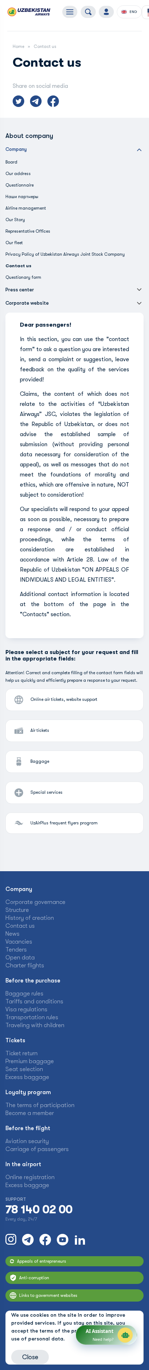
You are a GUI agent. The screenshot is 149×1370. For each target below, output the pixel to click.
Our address (18, 173)
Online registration (30, 1177)
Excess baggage (27, 1077)
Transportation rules (31, 1017)
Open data (20, 957)
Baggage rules (24, 993)
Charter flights (24, 965)
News (12, 934)
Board (11, 162)
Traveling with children (34, 1025)
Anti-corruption (34, 1277)
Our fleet (14, 242)
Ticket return (21, 1053)
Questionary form (23, 277)
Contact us (20, 926)
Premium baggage (29, 1061)
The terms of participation (39, 1105)
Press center (19, 289)
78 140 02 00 (38, 1209)
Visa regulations (26, 1009)
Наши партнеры (21, 196)
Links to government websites (48, 1295)
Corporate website (27, 303)
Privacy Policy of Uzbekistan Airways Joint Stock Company (65, 254)
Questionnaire (19, 185)
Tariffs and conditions (34, 1001)
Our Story (15, 219)
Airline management (25, 208)
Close (30, 1357)
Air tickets (39, 730)
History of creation (29, 918)
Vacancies (18, 942)
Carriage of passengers (37, 1149)
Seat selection (24, 1069)
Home (18, 46)
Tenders (16, 949)
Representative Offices (27, 231)
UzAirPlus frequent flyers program (64, 822)
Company (16, 149)
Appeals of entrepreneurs (41, 1261)
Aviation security (27, 1141)
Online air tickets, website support (63, 699)
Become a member (29, 1113)
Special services (46, 792)
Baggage (39, 761)
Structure (17, 910)
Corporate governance (35, 902)
